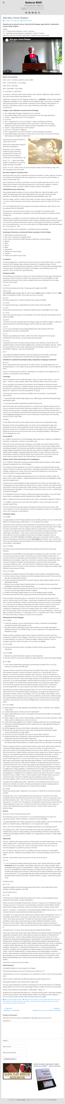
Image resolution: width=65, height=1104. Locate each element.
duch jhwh (6, 1001)
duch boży (57, 999)
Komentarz (7, 1021)
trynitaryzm (14, 1003)
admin (18, 20)
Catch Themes (53, 1100)
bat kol (36, 999)
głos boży (19, 1001)
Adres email (7, 1046)
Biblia (6, 999)
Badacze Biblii (33, 2)
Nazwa (5, 1041)
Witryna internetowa (9, 1052)
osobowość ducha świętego (38, 1001)
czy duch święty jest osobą (45, 999)
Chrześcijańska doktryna (15, 999)
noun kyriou (26, 1001)
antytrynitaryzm (28, 999)
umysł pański (21, 1003)
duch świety (13, 1001)
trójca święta (6, 1003)
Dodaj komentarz (27, 20)
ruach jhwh (55, 1001)
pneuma (48, 1001)
